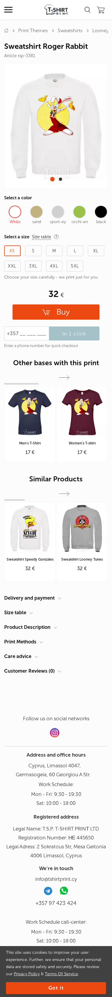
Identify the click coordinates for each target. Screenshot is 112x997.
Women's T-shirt (82, 443)
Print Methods (20, 642)
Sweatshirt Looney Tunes (82, 559)
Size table (15, 612)
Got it (56, 988)
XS (12, 250)
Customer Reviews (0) (29, 671)
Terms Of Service (61, 973)
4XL (54, 266)
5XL (75, 266)
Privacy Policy (27, 973)
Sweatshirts (70, 30)
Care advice (17, 656)
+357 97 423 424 (56, 903)
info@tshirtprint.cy (56, 879)
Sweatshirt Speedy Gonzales (30, 559)
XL (96, 250)
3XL (33, 266)
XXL (12, 266)
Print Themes (33, 30)
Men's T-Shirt (30, 443)
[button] (52, 179)
